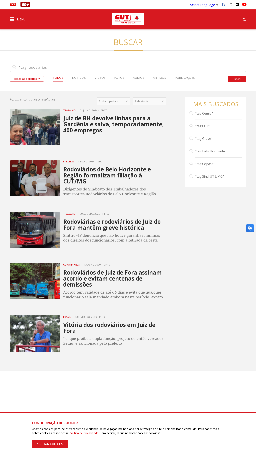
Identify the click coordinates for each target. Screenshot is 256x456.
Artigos (159, 77)
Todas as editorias (26, 78)
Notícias (79, 77)
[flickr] (237, 4)
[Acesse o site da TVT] (13, 5)
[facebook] (224, 4)
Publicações (185, 77)
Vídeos (100, 77)
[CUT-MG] (128, 19)
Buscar (237, 79)
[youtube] (244, 4)
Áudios (138, 77)
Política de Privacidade (83, 433)
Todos (58, 77)
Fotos (119, 77)
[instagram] (230, 4)
